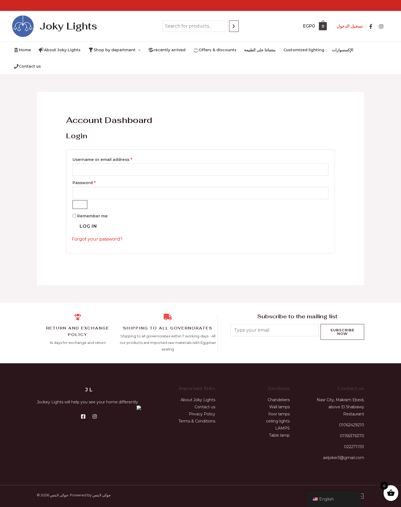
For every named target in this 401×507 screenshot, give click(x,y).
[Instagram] (381, 26)
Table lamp (279, 435)
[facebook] (370, 26)
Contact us (204, 406)
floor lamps (279, 414)
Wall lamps (279, 406)
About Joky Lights (198, 399)
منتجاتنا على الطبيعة (260, 49)
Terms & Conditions (196, 421)
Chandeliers (279, 399)
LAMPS (282, 428)
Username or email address (112, 159)
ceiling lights (278, 421)
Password (93, 182)
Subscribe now (342, 332)
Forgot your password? (97, 239)
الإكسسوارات (342, 49)
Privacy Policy (202, 414)
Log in (88, 226)
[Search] (234, 26)
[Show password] (80, 204)
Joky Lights (68, 26)
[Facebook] (83, 416)
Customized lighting (303, 49)
